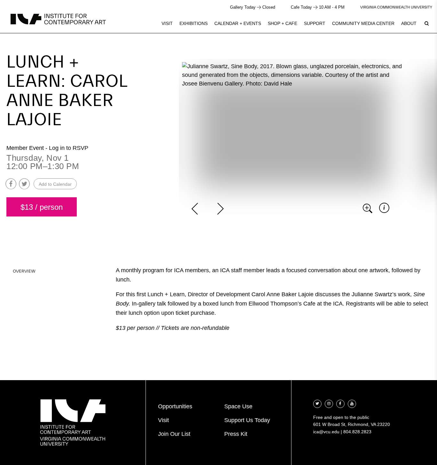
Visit (167, 23)
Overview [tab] (24, 271)
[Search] (426, 23)
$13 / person (41, 207)
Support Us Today (247, 420)
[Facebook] (340, 403)
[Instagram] (329, 403)
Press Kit (235, 434)
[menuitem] (167, 23)
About (409, 23)
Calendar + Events (237, 23)
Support (314, 23)
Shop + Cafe (282, 23)
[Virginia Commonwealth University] (396, 7)
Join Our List (174, 434)
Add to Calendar (55, 184)
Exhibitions (193, 23)
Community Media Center (363, 23)
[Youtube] (352, 403)
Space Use (238, 406)
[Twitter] (317, 403)
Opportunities (175, 406)
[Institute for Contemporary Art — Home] (58, 19)
